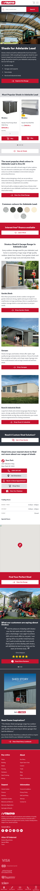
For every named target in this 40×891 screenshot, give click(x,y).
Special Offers (5, 842)
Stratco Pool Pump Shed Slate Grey (9, 124)
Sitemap (22, 798)
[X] (6, 830)
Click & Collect (5, 789)
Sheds (3, 766)
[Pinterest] (17, 830)
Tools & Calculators (25, 778)
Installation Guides (6, 798)
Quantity (3, 130)
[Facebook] (2, 830)
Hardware (4, 772)
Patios (3, 759)
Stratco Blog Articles (7, 840)
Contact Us (23, 802)
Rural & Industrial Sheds (10, 408)
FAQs (21, 775)
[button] (20, 545)
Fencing (3, 769)
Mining (3, 778)
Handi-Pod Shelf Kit (27, 123)
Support (4, 785)
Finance (3, 792)
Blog (21, 772)
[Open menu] (37, 3)
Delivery (3, 795)
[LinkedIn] (21, 830)
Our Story (22, 759)
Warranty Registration (7, 805)
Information (25, 785)
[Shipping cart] (34, 2)
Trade (21, 769)
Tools (2, 844)
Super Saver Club (24, 762)
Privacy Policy (24, 792)
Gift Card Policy (24, 795)
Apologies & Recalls (6, 808)
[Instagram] (14, 830)
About (22, 755)
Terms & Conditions (25, 789)
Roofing (3, 762)
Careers (22, 766)
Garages (4, 350)
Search (32, 9)
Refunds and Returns (7, 802)
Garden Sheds (6, 293)
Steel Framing (5, 775)
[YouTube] (10, 830)
